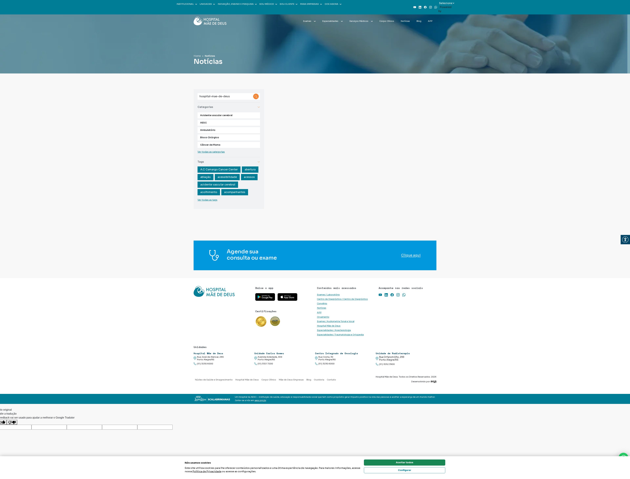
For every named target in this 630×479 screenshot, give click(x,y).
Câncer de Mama (210, 144)
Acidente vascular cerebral (216, 115)
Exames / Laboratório (328, 294)
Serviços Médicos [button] (358, 21)
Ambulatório (207, 130)
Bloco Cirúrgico (209, 137)
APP (430, 21)
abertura (250, 169)
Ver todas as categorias (211, 151)
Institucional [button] (185, 4)
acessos (249, 177)
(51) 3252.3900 (387, 364)
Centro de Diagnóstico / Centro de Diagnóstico (342, 299)
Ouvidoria (319, 379)
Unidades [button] (206, 4)
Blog (418, 21)
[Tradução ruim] (12, 422)
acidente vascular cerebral (217, 184)
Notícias (405, 21)
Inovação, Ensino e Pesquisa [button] (236, 4)
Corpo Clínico (386, 21)
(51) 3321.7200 (265, 363)
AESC (203, 122)
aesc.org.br (260, 400)
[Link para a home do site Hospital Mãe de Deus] (222, 291)
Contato (331, 379)
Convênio (322, 303)
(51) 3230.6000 (205, 363)
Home (197, 55)
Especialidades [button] (330, 21)
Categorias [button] (205, 107)
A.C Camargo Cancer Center (219, 169)
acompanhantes (234, 192)
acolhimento (208, 192)
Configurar (404, 470)
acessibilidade (227, 177)
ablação (205, 177)
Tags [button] (201, 161)
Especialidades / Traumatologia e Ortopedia (340, 334)
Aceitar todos (404, 462)
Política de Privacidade (206, 471)
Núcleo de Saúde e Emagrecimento (214, 379)
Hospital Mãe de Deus (328, 326)
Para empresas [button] (309, 4)
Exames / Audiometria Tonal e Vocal (335, 321)
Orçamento (323, 317)
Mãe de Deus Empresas (291, 379)
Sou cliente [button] (287, 4)
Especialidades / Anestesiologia (334, 330)
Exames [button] (307, 21)
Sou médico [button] (266, 4)
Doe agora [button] (331, 4)
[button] (625, 239)
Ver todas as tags (207, 199)
